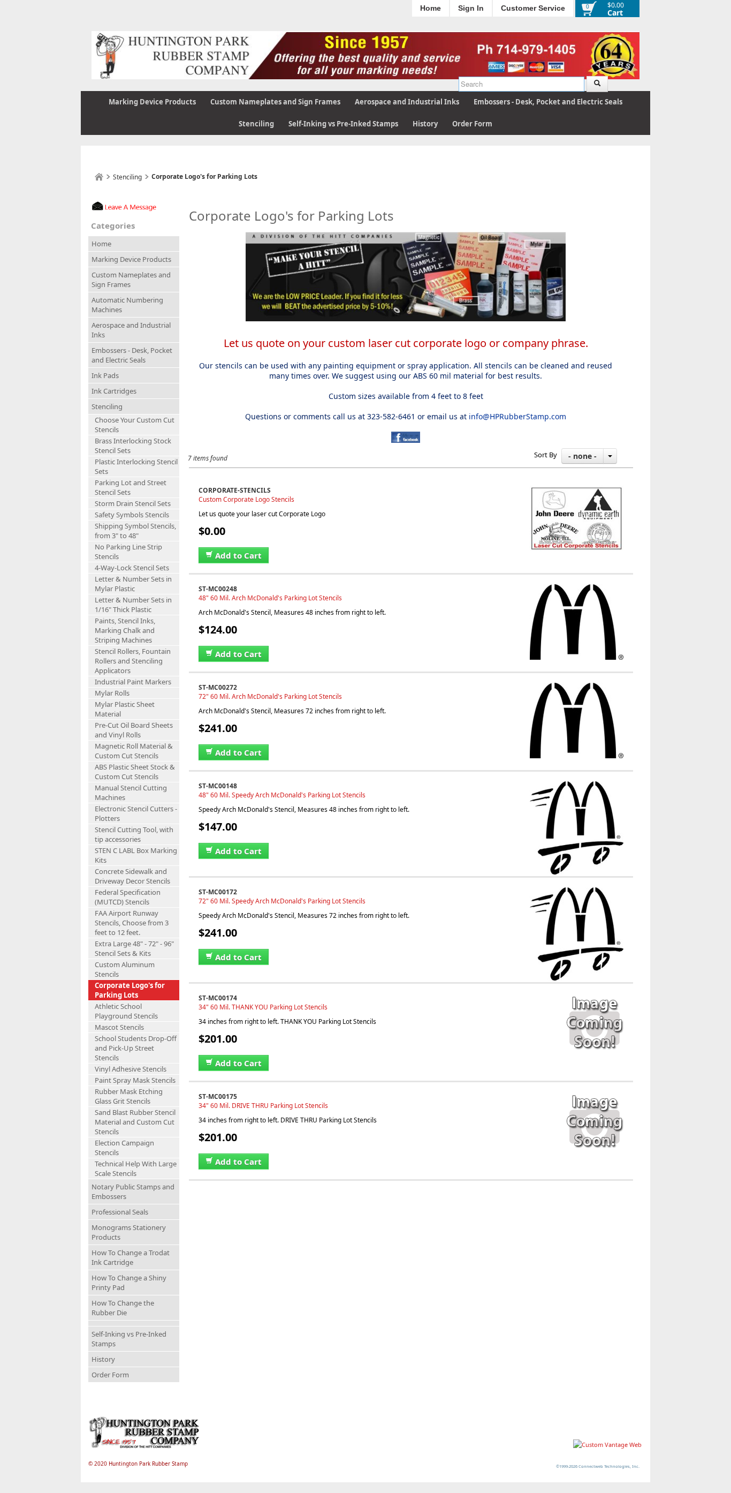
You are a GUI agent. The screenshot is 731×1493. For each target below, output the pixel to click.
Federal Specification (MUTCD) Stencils (128, 897)
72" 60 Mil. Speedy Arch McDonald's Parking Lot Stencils (282, 901)
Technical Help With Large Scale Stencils (136, 1168)
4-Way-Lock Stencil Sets (132, 567)
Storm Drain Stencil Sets (133, 503)
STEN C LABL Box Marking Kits (136, 855)
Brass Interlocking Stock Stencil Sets (133, 445)
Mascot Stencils (119, 1027)
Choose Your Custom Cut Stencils (134, 424)
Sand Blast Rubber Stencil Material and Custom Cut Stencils (135, 1121)
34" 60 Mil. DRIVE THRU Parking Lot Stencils (263, 1105)
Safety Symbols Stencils (132, 514)
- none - (582, 456)
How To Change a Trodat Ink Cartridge (131, 1257)
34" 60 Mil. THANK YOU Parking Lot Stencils (263, 1007)
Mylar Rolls (112, 693)
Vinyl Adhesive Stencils (130, 1069)
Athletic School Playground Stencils (126, 1011)
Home (430, 8)
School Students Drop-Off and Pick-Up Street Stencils (136, 1048)
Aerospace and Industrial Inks (407, 102)
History (425, 124)
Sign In (471, 8)
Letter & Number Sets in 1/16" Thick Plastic (133, 604)
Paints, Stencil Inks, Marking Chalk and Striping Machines (125, 630)
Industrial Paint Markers (133, 682)
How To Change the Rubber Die (123, 1307)
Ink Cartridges (114, 391)
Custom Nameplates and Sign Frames (275, 102)
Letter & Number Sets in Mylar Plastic (133, 583)
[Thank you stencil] (594, 997)
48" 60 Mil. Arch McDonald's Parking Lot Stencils (270, 597)
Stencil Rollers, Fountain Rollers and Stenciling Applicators (133, 660)
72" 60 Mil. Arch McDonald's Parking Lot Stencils (270, 696)
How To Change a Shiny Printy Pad (129, 1282)
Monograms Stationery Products (129, 1232)
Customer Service (533, 8)
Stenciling (256, 124)
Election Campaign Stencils (124, 1147)
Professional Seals (120, 1212)
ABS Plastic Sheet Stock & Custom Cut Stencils (135, 771)
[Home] (99, 177)
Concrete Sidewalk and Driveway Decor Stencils (132, 876)
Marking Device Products (152, 102)
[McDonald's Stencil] (576, 588)
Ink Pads (105, 375)
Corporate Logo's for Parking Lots (130, 990)
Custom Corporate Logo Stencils (246, 499)
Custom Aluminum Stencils (125, 969)
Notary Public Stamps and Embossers (133, 1191)
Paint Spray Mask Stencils (135, 1080)
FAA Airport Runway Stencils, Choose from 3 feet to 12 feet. (132, 922)
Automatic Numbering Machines (127, 304)
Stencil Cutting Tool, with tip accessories (134, 834)
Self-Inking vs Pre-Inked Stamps (343, 124)
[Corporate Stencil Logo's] (576, 490)
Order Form (472, 124)
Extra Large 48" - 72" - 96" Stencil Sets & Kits (134, 948)
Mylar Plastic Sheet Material (125, 709)
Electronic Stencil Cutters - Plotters (136, 813)
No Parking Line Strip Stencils (128, 551)
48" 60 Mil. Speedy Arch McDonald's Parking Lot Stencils (282, 795)
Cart (615, 12)
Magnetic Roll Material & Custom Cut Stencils (134, 750)
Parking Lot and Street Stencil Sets (130, 487)
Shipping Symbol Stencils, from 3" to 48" (135, 530)
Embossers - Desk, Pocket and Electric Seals (548, 102)
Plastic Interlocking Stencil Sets (136, 466)
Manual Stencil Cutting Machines (131, 792)
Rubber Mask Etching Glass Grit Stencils (129, 1096)
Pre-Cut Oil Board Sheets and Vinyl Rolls (134, 730)
